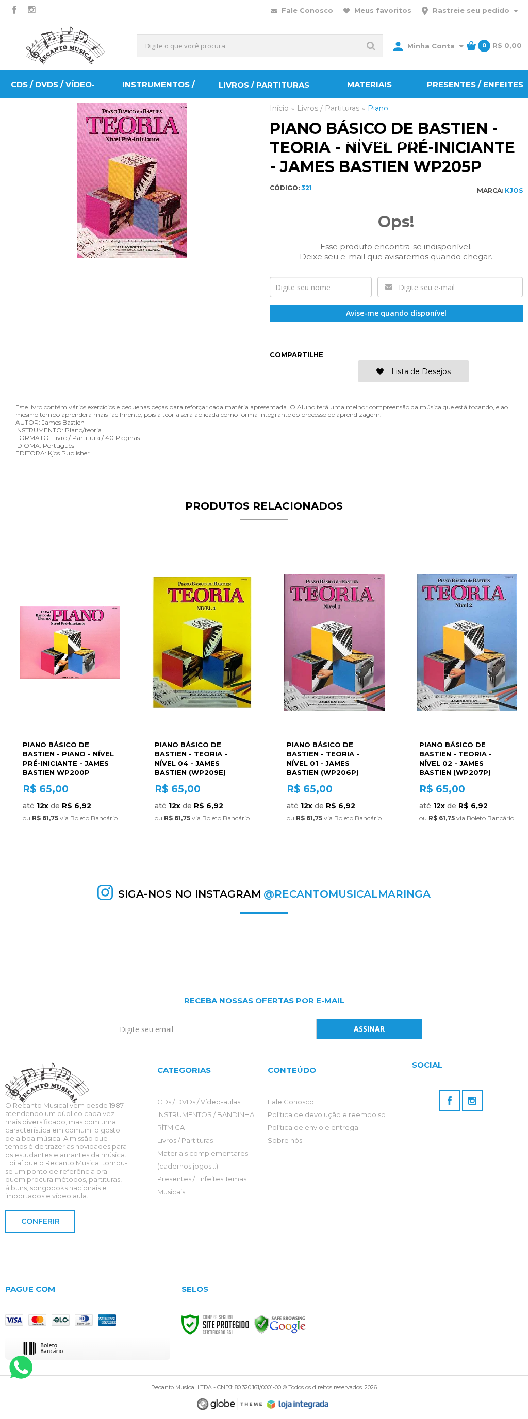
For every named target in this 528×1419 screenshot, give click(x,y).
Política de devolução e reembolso (327, 1114)
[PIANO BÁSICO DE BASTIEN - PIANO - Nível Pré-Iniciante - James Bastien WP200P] (70, 700)
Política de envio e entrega (313, 1127)
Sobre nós (285, 1140)
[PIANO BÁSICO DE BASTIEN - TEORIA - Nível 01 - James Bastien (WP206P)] (334, 700)
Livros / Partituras (185, 1140)
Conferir (40, 1221)
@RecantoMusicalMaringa (347, 894)
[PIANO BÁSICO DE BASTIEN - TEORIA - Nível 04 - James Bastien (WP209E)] (202, 700)
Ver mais (70, 837)
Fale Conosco (306, 10)
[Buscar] (371, 45)
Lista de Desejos (420, 371)
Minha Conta (431, 46)
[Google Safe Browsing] (280, 1324)
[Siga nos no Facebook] (14, 11)
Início (279, 108)
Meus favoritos (381, 10)
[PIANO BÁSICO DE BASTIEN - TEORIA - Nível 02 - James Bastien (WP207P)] (466, 700)
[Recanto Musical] (65, 45)
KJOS (514, 190)
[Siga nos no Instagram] (31, 11)
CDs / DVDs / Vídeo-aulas (198, 1101)
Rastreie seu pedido (471, 10)
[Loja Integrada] (298, 1404)
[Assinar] (369, 1029)
